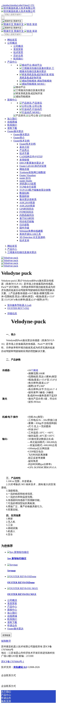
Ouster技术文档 (21, 140)
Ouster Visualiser (27, 175)
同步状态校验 (26, 221)
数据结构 (24, 193)
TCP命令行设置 (27, 186)
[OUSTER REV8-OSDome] (21, 576)
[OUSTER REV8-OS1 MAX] (22, 588)
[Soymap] (12, 564)
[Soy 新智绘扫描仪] (18, 552)
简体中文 (18, 24)
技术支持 (24, 240)
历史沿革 (18, 55)
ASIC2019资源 (27, 202)
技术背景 (18, 52)
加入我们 (12, 118)
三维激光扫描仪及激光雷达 (21, 252)
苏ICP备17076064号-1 (12, 661)
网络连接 (24, 169)
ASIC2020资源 (27, 205)
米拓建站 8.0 (20, 667)
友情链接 (24, 159)
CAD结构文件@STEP (31, 156)
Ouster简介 (19, 137)
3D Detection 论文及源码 (32, 237)
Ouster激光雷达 (15, 131)
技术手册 (24, 153)
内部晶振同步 (26, 215)
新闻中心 (12, 99)
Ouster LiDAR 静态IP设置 (32, 166)
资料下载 (12, 128)
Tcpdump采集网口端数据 (32, 172)
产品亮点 (24, 150)
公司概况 (12, 43)
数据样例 (24, 196)
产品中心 (12, 62)
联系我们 (18, 58)
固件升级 (24, 228)
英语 (34, 24)
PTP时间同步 (26, 212)
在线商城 (12, 122)
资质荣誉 (18, 49)
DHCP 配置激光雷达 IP (31, 163)
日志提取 (24, 224)
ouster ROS (25, 178)
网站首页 (12, 39)
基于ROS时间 (26, 218)
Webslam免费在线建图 (31, 231)
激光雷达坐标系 (27, 199)
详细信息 (12, 313)
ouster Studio (25, 180)
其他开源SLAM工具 (30, 234)
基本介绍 (24, 147)
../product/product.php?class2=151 (17, 5)
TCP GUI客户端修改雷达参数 (35, 190)
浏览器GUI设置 (27, 183)
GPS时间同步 (26, 209)
